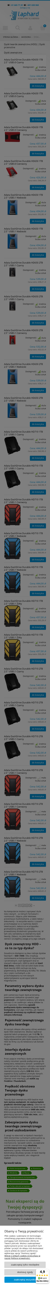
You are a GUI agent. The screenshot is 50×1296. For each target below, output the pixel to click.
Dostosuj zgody (25, 1272)
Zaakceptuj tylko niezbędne (25, 1264)
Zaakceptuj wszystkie (25, 1279)
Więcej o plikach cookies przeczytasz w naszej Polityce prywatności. (22, 1257)
